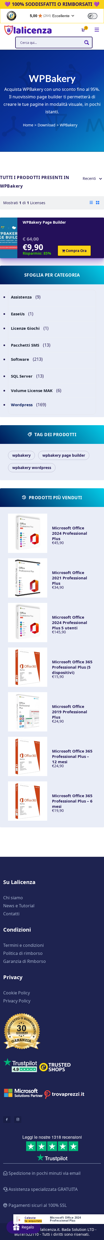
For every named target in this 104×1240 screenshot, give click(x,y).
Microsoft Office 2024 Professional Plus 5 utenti (69, 622)
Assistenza (21, 297)
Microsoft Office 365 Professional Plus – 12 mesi (72, 756)
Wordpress (22, 404)
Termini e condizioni (23, 945)
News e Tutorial (18, 906)
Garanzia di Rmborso (24, 961)
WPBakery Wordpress (31, 467)
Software (20, 359)
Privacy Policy (16, 1001)
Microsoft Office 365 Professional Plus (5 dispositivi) (72, 667)
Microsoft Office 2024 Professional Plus (69, 533)
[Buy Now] (58, 1219)
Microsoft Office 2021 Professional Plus (69, 578)
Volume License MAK (32, 390)
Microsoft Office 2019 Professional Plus (69, 712)
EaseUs (18, 313)
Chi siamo (13, 898)
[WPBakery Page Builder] (8, 238)
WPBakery (21, 455)
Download (46, 124)
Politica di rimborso (23, 953)
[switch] (92, 16)
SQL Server (22, 376)
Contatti (11, 914)
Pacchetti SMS (25, 345)
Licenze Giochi (25, 328)
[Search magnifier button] (86, 42)
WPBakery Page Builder (44, 222)
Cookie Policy (16, 993)
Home (28, 124)
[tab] (91, 203)
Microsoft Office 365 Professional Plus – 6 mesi (72, 801)
